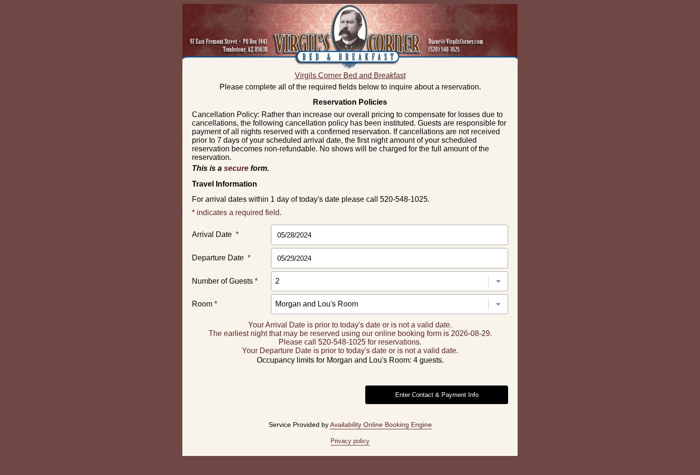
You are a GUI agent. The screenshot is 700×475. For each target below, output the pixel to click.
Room (204, 304)
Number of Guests (225, 281)
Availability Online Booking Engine (381, 424)
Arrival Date (215, 234)
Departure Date (221, 258)
